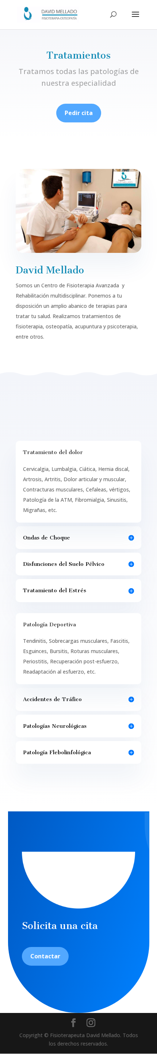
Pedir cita (79, 113)
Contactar (45, 956)
